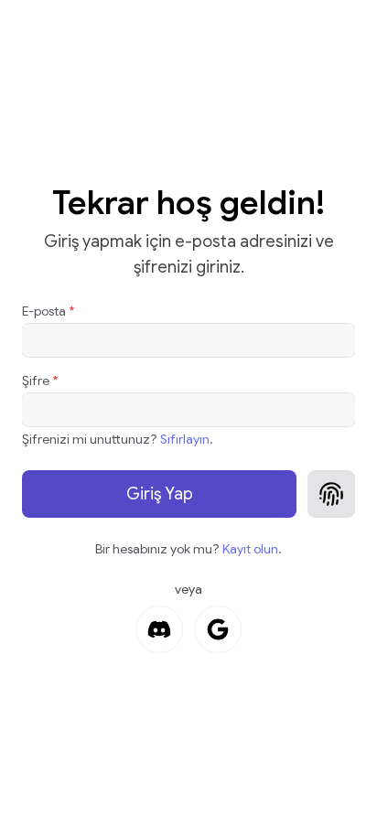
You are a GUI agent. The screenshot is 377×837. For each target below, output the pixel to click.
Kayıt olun (250, 549)
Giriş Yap (159, 494)
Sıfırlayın (185, 439)
